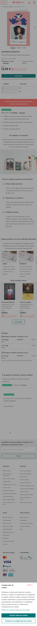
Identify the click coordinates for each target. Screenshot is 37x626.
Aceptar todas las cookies (18, 615)
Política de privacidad (22, 610)
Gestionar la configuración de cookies (18, 621)
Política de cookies (7, 610)
